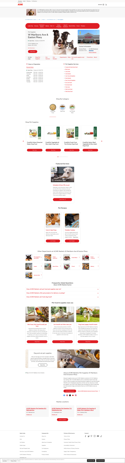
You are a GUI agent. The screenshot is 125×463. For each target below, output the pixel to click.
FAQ (21, 439)
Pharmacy (29, 1)
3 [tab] (60, 156)
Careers (43, 439)
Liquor (37, 266)
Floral (75, 266)
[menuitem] (30, 26)
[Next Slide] (102, 141)
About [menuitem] (95, 57)
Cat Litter (67, 71)
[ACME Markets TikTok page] (101, 437)
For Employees (45, 448)
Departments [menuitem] (63, 57)
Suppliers (44, 445)
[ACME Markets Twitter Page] (88, 437)
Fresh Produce (94, 257)
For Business (34, 1)
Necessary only (91, 460)
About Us (44, 436)
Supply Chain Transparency (70, 451)
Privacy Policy (67, 439)
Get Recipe (55, 241)
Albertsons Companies (47, 442)
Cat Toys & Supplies (70, 76)
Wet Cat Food (68, 89)
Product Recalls (45, 454)
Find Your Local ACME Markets (26, 451)
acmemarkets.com (71, 391)
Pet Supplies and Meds (37, 257)
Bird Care (67, 69)
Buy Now (37, 150)
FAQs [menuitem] (69, 57)
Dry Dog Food (68, 84)
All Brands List (23, 457)
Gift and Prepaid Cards (25, 448)
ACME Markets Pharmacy (25, 454)
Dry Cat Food (68, 82)
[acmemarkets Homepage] (20, 5)
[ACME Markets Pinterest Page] (91, 437)
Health (24, 1)
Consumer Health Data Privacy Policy (72, 442)
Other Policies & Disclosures (70, 454)
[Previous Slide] (23, 141)
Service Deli (37, 275)
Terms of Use (67, 436)
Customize (4, 461)
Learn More (65, 199)
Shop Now (32, 51)
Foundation (44, 451)
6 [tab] (64, 156)
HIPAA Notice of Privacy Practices (71, 448)
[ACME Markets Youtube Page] (97, 437)
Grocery (20, 1)
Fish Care (67, 87)
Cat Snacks (68, 73)
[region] (62, 460)
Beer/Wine (56, 266)
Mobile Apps (22, 445)
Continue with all (100, 460)
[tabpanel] (34, 139)
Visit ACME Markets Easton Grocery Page (89, 391)
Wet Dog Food (68, 91)
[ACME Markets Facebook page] (86, 437)
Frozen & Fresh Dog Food (71, 67)
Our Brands (22, 442)
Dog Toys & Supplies (70, 80)
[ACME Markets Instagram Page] (94, 437)
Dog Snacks (68, 78)
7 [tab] (65, 156)
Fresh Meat (75, 257)
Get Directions (31, 48)
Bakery (94, 266)
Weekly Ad (29, 414)
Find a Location (63, 419)
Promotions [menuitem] (90, 57)
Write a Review (92, 52)
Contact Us (22, 436)
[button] (101, 5)
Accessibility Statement (69, 445)
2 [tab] (59, 156)
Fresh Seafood (56, 257)
